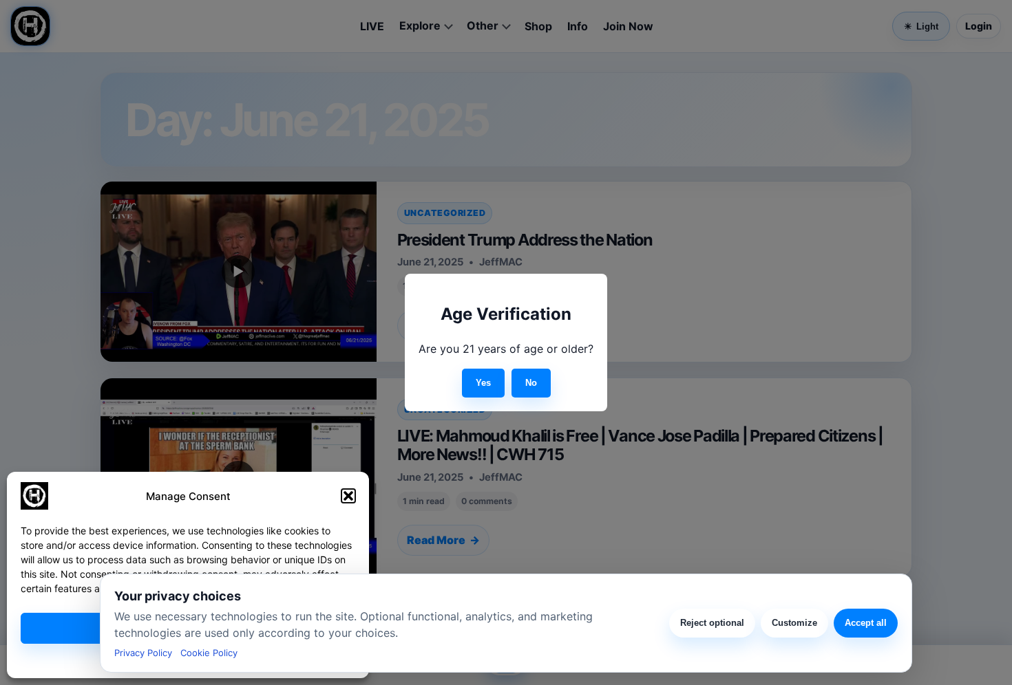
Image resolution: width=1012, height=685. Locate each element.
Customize (794, 623)
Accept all (866, 623)
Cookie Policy (209, 652)
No (531, 383)
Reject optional (712, 623)
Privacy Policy (143, 652)
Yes (483, 383)
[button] (348, 496)
